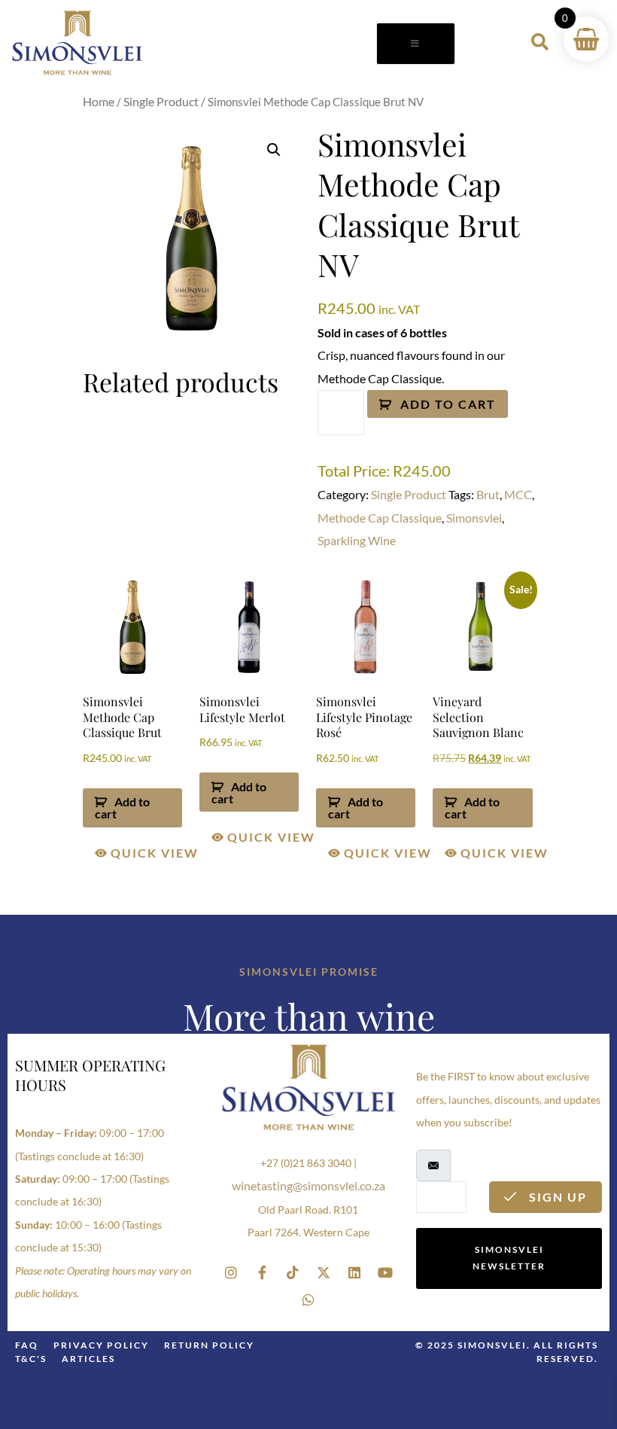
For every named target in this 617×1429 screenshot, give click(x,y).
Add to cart (448, 404)
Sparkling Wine (357, 540)
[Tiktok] (292, 1272)
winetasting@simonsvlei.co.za (308, 1185)
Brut (488, 494)
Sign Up (556, 1197)
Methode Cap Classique (380, 517)
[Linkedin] (354, 1272)
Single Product (161, 101)
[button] (273, 149)
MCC (518, 494)
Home (98, 101)
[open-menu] (415, 44)
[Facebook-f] (261, 1272)
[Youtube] (385, 1272)
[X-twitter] (323, 1272)
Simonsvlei (474, 517)
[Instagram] (231, 1272)
